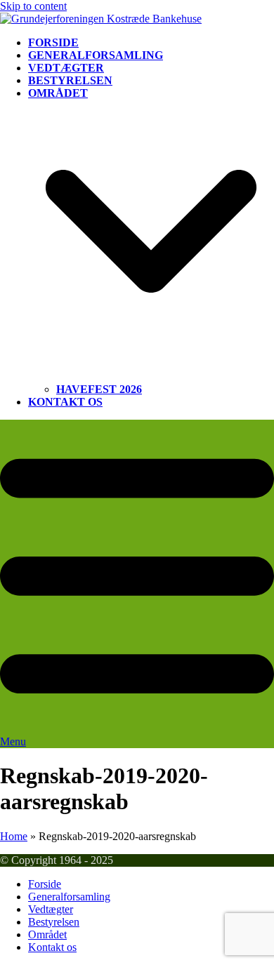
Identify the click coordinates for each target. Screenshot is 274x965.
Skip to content (33, 6)
